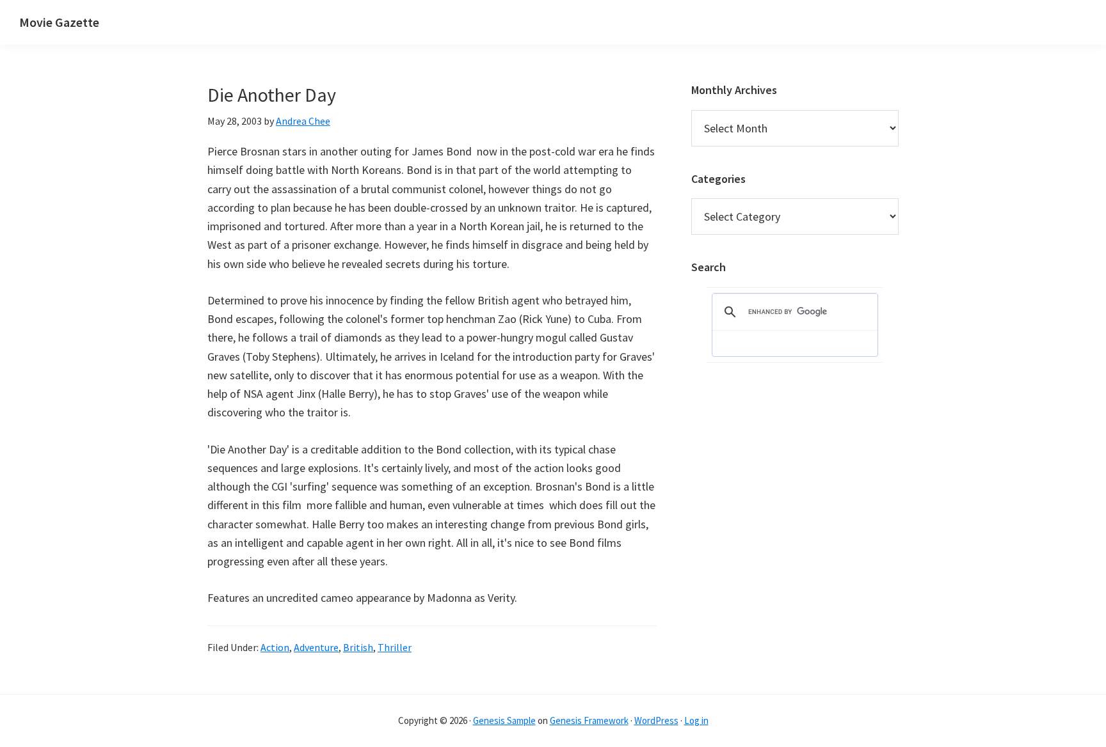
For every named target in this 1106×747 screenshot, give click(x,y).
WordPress (656, 720)
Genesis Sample (504, 720)
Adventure (316, 647)
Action (274, 647)
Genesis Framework (589, 720)
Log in (696, 720)
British (358, 647)
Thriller (395, 647)
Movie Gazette (59, 22)
